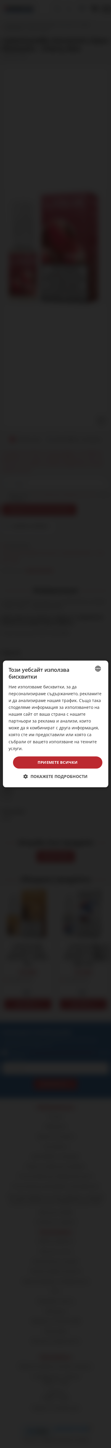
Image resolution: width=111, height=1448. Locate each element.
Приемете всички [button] (58, 762)
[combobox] (98, 668)
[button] (55, 776)
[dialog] (55, 724)
